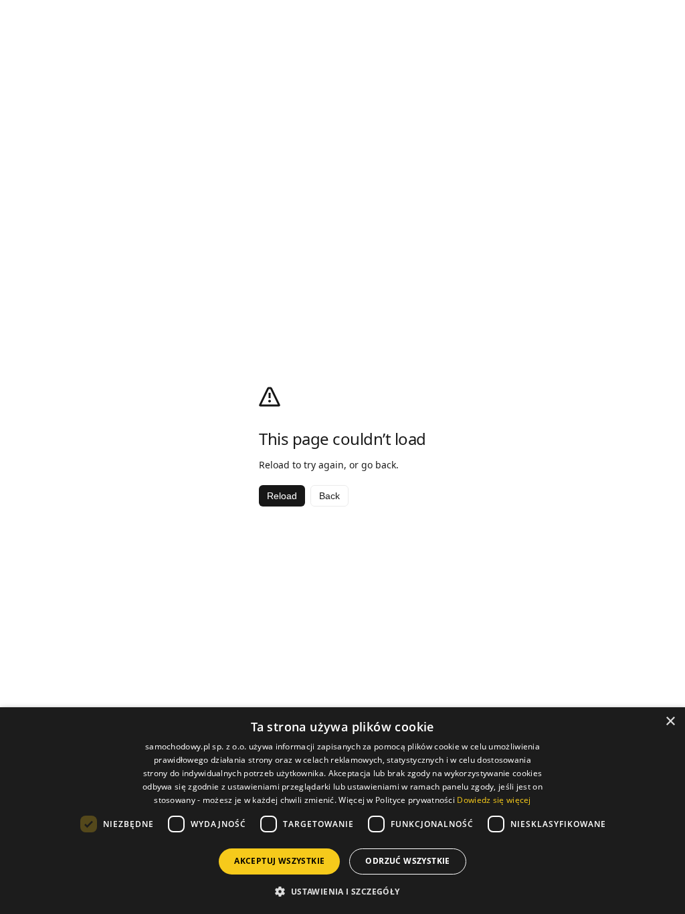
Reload (282, 495)
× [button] (670, 722)
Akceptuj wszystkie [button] (279, 860)
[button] (342, 891)
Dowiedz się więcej (493, 800)
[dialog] (342, 810)
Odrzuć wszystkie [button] (407, 860)
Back (329, 495)
